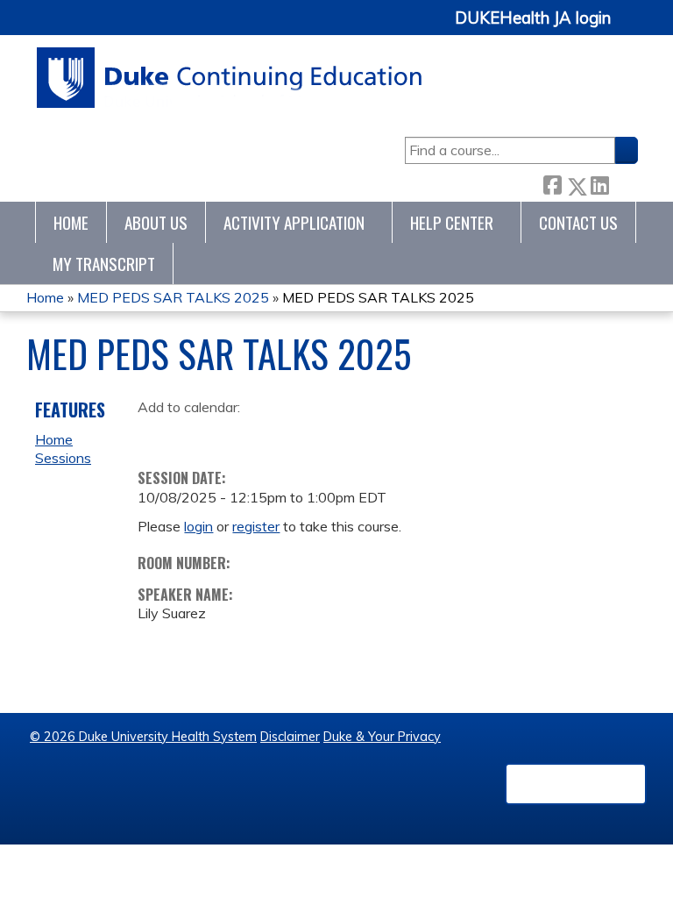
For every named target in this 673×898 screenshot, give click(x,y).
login (198, 526)
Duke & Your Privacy (382, 737)
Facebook (552, 183)
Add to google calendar (156, 434)
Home (71, 222)
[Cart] (631, 28)
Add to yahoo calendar (195, 434)
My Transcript (104, 263)
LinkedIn (599, 182)
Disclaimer (290, 737)
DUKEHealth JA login (533, 18)
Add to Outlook (276, 434)
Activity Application (294, 222)
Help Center (451, 222)
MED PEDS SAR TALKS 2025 (173, 297)
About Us (156, 222)
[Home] (230, 77)
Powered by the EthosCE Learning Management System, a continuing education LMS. (576, 784)
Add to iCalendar (234, 433)
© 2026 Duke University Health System (143, 737)
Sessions (63, 458)
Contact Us (578, 222)
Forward (623, 182)
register (256, 526)
